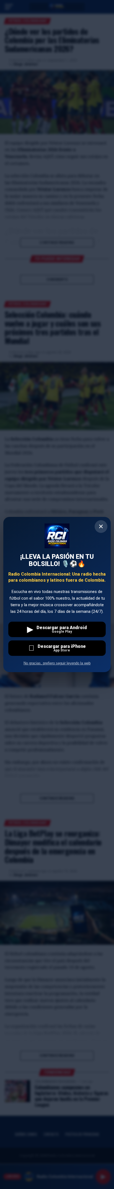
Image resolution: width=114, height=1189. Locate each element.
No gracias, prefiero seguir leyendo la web (57, 663)
